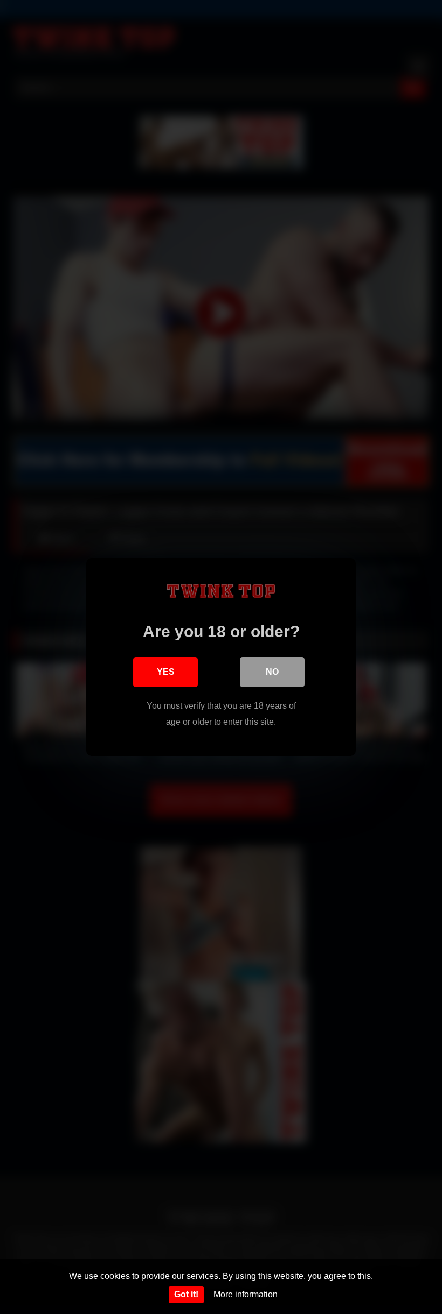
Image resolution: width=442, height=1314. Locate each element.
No (272, 671)
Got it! (186, 1294)
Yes (166, 671)
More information (245, 1294)
